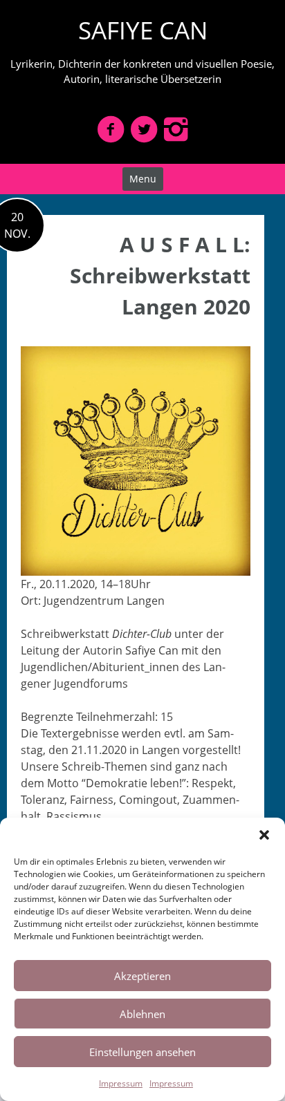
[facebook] (111, 129)
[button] (264, 835)
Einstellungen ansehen (142, 1052)
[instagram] (175, 129)
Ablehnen (142, 1014)
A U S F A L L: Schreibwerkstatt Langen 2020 (160, 275)
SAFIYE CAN (143, 30)
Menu (142, 178)
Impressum (120, 1083)
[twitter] (144, 129)
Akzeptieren (142, 976)
